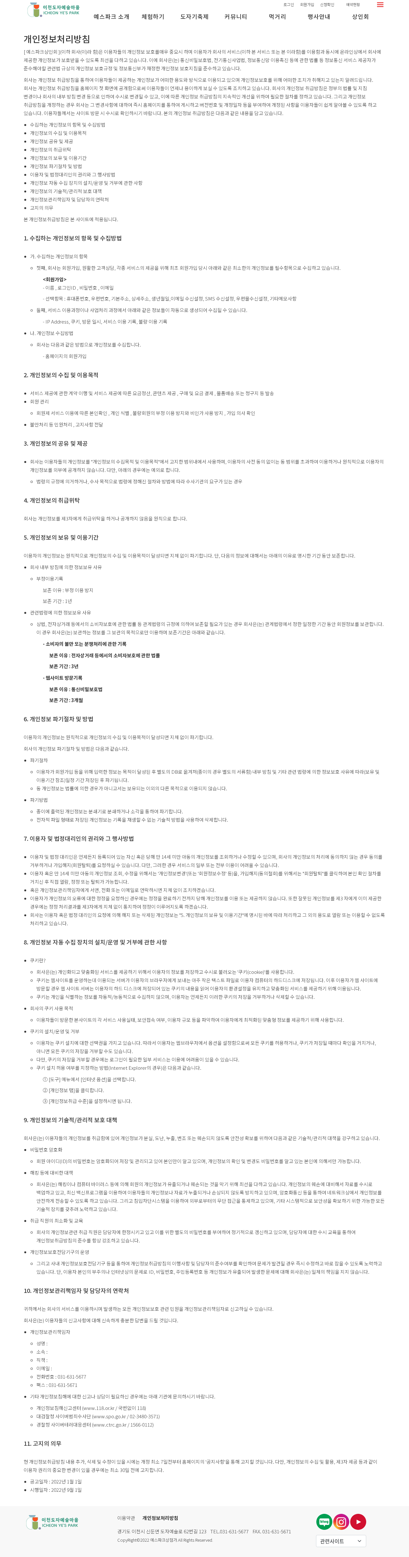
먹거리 (277, 16)
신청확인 (327, 4)
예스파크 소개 (112, 16)
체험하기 (153, 16)
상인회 (360, 16)
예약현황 (353, 4)
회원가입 (307, 4)
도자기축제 (194, 16)
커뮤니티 (236, 16)
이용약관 (126, 1517)
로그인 (288, 4)
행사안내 (319, 16)
